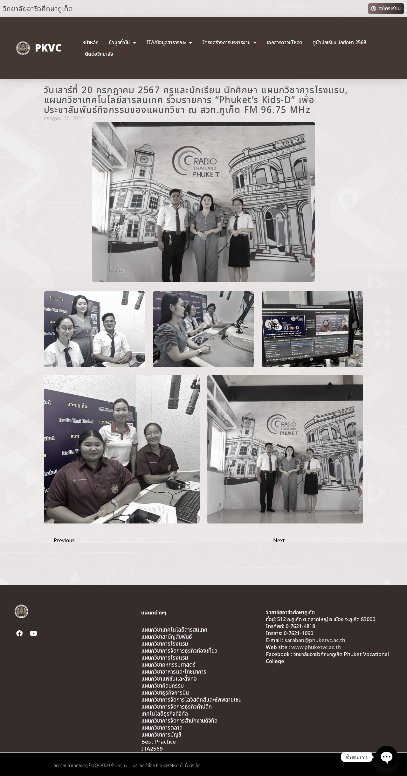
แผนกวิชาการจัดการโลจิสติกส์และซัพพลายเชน (191, 699)
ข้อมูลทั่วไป (119, 42)
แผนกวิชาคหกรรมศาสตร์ (168, 665)
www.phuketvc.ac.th (316, 647)
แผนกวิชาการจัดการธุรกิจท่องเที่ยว (179, 651)
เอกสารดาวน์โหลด (284, 42)
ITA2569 (152, 748)
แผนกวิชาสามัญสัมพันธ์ (166, 637)
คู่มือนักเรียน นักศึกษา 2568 (339, 42)
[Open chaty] (387, 757)
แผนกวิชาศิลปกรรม (162, 685)
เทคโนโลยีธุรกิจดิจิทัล (164, 713)
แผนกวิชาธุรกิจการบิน (165, 692)
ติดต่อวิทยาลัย (99, 54)
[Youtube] (33, 633)
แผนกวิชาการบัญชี (161, 734)
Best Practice (158, 741)
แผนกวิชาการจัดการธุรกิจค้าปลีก (176, 706)
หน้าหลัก (90, 42)
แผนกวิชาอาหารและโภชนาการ (173, 672)
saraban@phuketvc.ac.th (315, 640)
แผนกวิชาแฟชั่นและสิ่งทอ (169, 679)
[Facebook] (19, 633)
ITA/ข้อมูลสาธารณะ (166, 42)
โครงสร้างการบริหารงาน (226, 42)
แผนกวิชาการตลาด (162, 727)
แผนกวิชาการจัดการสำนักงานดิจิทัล (179, 720)
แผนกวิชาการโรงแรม (164, 644)
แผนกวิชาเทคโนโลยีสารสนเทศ (174, 630)
